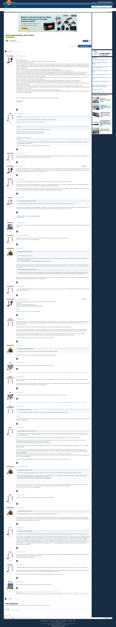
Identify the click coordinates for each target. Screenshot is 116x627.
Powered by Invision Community (58, 626)
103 (11, 536)
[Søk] (111, 7)
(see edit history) (36, 239)
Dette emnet (105, 6)
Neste (10, 51)
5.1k (11, 231)
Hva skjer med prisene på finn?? (98, 92)
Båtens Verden (104, 95)
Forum (6, 6)
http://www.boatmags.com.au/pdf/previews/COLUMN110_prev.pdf (29, 305)
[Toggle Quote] (17, 116)
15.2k (11, 371)
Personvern (52, 620)
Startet (21, 55)
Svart (20, 113)
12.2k (11, 122)
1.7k (11, 187)
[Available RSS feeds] (111, 618)
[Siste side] (13, 51)
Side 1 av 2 (17, 51)
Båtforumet (19, 41)
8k (10, 590)
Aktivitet (14, 6)
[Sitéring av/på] (17, 110)
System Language (44, 620)
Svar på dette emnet (84, 46)
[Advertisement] (101, 31)
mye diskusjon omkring (29, 459)
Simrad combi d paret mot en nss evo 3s (100, 74)
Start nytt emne (73, 46)
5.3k (11, 206)
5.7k (11, 162)
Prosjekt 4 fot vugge (20, 217)
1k (10, 573)
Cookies (70, 620)
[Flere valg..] (89, 56)
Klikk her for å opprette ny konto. (105, 2)
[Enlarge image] (29, 181)
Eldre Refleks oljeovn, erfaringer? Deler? (100, 59)
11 (10, 64)
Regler (74, 620)
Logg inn (94, 2)
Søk (10, 6)
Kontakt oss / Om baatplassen (61, 620)
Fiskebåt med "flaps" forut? (97, 89)
